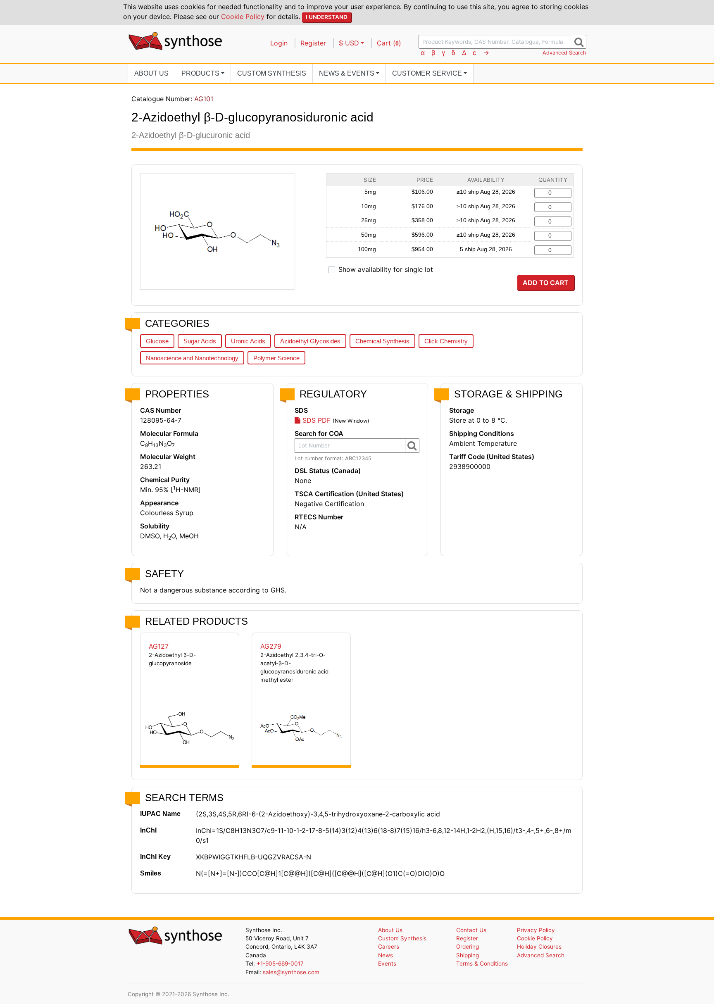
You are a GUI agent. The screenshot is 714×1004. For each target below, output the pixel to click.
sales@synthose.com (291, 972)
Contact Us (471, 930)
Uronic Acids (248, 341)
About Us (151, 73)
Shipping (467, 955)
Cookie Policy (242, 16)
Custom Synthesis (271, 73)
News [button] (346, 73)
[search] (579, 42)
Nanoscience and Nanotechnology (192, 358)
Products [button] (200, 73)
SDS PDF (315, 420)
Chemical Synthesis (382, 341)
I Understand (326, 17)
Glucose (157, 341)
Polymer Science (276, 358)
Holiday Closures (539, 946)
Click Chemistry (446, 341)
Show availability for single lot (385, 269)
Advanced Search (564, 53)
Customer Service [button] (427, 73)
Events (387, 963)
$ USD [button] (349, 43)
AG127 (159, 646)
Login (279, 43)
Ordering (467, 946)
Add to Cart (546, 282)
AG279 (270, 646)
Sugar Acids (199, 341)
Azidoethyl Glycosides (310, 341)
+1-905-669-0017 (280, 963)
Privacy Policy (536, 930)
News (385, 955)
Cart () (389, 43)
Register (313, 43)
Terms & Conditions (482, 963)
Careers (388, 946)
